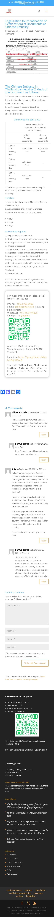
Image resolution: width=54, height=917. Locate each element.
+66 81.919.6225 (29, 312)
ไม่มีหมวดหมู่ (12, 874)
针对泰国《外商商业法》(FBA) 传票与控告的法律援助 (27, 814)
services (19, 896)
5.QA (9, 870)
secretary (38, 893)
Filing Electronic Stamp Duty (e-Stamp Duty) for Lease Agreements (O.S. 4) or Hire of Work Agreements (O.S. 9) (27, 832)
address (28, 890)
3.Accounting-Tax (14, 862)
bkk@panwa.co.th (24, 306)
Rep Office (30, 896)
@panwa (25, 315)
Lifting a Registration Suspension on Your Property (25, 840)
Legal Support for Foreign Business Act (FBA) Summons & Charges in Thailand (26, 823)
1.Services (39, 31)
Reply (43, 434)
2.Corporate (12, 858)
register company (14, 890)
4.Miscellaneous (14, 866)
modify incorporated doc (20, 893)
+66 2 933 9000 (25, 303)
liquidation (40, 890)
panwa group (14, 31)
